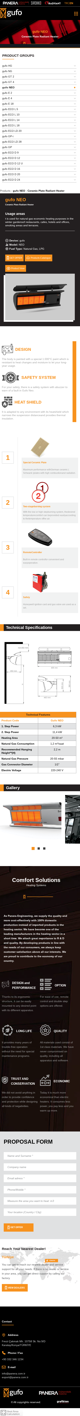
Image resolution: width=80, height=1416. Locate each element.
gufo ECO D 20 (11, 174)
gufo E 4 (7, 98)
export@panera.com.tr (15, 1377)
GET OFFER (16, 1227)
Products (6, 190)
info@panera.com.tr (13, 1373)
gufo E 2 (7, 92)
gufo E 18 (8, 103)
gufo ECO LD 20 (12, 130)
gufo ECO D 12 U (12, 163)
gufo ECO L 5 (10, 109)
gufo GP (7, 147)
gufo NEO (8, 87)
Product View (19, 268)
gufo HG (7, 65)
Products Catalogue (42, 257)
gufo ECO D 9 (10, 152)
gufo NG (7, 71)
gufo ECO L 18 (11, 125)
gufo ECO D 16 (11, 168)
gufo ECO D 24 (11, 179)
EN (71, 3)
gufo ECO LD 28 (12, 141)
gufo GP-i (7, 136)
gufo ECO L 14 (11, 119)
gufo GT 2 (8, 76)
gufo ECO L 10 (11, 114)
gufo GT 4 (8, 81)
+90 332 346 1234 (12, 1359)
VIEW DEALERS (16, 1287)
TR (66, 3)
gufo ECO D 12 (11, 157)
